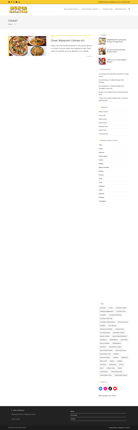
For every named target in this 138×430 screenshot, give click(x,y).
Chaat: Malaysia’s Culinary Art (68, 40)
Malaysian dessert (106, 350)
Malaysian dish (121, 350)
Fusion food (119, 329)
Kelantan (101, 152)
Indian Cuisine (65, 35)
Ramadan (125, 357)
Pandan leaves (105, 357)
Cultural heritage (106, 318)
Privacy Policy (113, 427)
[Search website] (129, 9)
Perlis (100, 182)
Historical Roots (118, 332)
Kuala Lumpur (103, 156)
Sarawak (101, 193)
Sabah (101, 190)
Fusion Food (55, 35)
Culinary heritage (115, 315)
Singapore (112, 364)
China (111, 308)
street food (111, 368)
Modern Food (102, 130)
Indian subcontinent (120, 336)
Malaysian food (105, 354)
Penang (101, 175)
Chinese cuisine (121, 308)
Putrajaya (102, 186)
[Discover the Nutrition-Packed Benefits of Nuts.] (102, 51)
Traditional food (106, 375)
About (72, 411)
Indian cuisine (105, 336)
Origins (116, 354)
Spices (121, 364)
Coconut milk (121, 311)
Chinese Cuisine (103, 111)
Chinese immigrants (106, 311)
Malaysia (103, 347)
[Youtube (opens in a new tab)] (16, 2)
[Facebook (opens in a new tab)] (9, 2)
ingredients (114, 340)
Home (10, 24)
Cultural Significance (107, 322)
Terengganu (102, 201)
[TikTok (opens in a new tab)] (19, 2)
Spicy (102, 368)
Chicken (103, 308)
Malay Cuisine (103, 122)
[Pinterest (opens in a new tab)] (11, 2)
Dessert (102, 325)
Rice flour (103, 361)
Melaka (101, 163)
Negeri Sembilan (104, 167)
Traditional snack (121, 375)
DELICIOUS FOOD (123, 322)
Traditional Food (103, 134)
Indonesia (103, 340)
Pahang (101, 171)
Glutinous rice (105, 332)
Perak (100, 178)
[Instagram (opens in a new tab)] (14, 2)
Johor (100, 145)
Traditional (104, 371)
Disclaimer (74, 415)
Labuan (101, 160)
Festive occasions (106, 329)
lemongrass (117, 343)
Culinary (103, 315)
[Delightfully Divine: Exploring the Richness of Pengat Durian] (102, 41)
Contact (73, 419)
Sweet (120, 368)
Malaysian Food (76, 35)
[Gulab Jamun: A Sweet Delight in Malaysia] (102, 61)
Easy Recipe (112, 325)
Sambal (119, 361)
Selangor (101, 197)
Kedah (101, 148)
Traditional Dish (116, 371)
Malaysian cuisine (115, 347)
